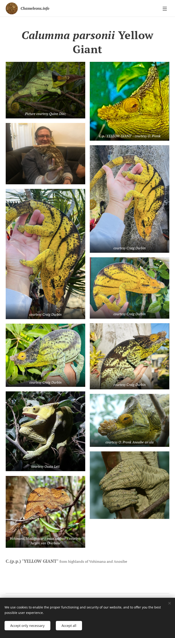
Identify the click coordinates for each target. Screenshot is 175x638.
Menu (164, 8)
